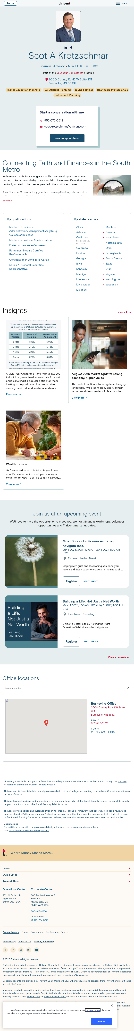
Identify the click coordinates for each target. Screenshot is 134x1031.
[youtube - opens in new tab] (36, 950)
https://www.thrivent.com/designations (29, 830)
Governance (37, 932)
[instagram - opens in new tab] (28, 950)
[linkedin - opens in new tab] (13, 950)
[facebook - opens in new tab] (5, 950)
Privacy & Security (44, 941)
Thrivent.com (33, 996)
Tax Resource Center (57, 932)
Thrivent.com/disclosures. (74, 975)
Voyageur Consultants (70, 72)
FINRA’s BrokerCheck (55, 996)
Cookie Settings (11, 932)
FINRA (36, 971)
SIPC (47, 971)
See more (8, 200)
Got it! (101, 1021)
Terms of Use (24, 941)
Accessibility (9, 941)
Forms (25, 932)
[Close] (111, 1005)
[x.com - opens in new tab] (21, 950)
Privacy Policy (93, 1010)
